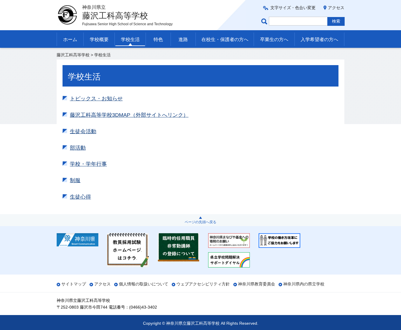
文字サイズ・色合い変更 (293, 7)
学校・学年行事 (88, 164)
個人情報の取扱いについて (143, 284)
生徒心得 (80, 197)
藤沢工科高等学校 (73, 55)
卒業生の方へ (274, 39)
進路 (183, 39)
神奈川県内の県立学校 (303, 284)
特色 (158, 39)
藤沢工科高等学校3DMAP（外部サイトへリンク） (129, 115)
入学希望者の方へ (319, 39)
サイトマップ (73, 284)
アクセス (336, 7)
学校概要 (99, 39)
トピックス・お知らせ (96, 98)
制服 (75, 180)
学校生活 (130, 39)
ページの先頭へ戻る (200, 222)
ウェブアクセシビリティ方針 (203, 284)
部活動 (78, 148)
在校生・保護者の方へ (224, 39)
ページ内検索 (265, 21)
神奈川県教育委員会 (256, 284)
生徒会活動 (83, 131)
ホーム (70, 39)
